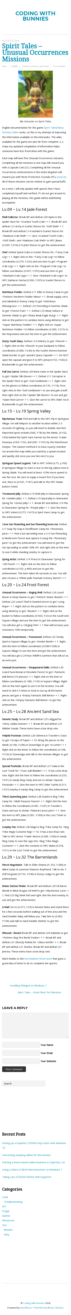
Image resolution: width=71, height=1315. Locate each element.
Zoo (4, 1225)
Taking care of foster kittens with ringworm (26, 1176)
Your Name (47, 1044)
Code (5, 1197)
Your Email (47, 1053)
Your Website (48, 1061)
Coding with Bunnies (34, 1303)
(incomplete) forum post (38, 958)
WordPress (26, 1307)
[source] (61, 176)
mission (34, 66)
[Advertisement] (35, 1107)
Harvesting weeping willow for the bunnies (26, 1155)
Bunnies (8, 1229)
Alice (4, 66)
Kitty (6, 1234)
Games (14, 66)
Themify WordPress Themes (49, 1307)
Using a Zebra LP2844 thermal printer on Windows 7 (32, 1169)
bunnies (26, 66)
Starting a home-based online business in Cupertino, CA (33, 1162)
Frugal (5, 1211)
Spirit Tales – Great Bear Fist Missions (40, 992)
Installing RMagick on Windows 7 (28, 985)
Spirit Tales (50, 127)
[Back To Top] (35, 1294)
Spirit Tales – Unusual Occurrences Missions (35, 52)
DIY (4, 1206)
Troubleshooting (13, 1201)
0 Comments (59, 66)
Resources (8, 1220)
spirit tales (44, 66)
